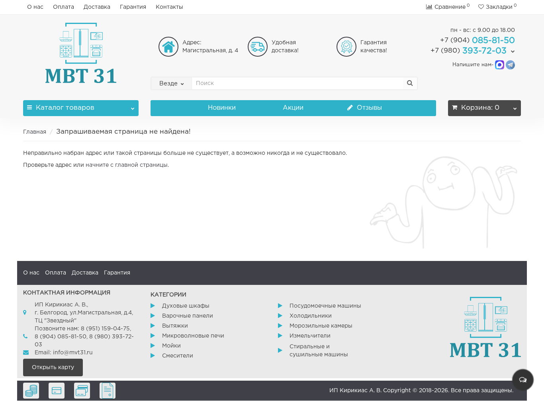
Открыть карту (53, 367)
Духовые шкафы (185, 306)
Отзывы (368, 108)
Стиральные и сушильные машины (319, 350)
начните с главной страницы (127, 165)
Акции (293, 108)
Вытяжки (175, 326)
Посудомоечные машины (325, 306)
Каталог (65, 108)
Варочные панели (187, 316)
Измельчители (310, 336)
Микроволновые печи (193, 336)
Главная (34, 132)
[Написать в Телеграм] (510, 65)
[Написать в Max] (499, 65)
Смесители (177, 356)
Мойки (171, 346)
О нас (35, 7)
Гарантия (133, 7)
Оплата (63, 7)
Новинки (222, 108)
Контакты (169, 7)
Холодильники (311, 316)
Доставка (97, 7)
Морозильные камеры (321, 326)
